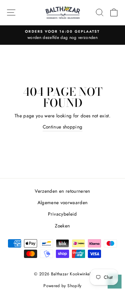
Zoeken (62, 225)
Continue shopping (63, 126)
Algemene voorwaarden (63, 202)
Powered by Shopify (62, 286)
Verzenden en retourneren (62, 190)
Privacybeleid (62, 213)
